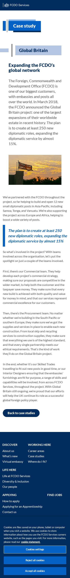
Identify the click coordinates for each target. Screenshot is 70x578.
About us (8, 451)
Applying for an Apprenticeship (22, 506)
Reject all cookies (35, 560)
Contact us (9, 512)
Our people (9, 486)
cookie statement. (30, 541)
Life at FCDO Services (16, 476)
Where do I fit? (37, 461)
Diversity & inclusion (15, 481)
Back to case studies (21, 413)
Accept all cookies (35, 570)
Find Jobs (54, 495)
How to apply (11, 501)
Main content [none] (8, 11)
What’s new (10, 456)
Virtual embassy (12, 461)
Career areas (36, 451)
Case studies (36, 456)
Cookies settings (35, 549)
